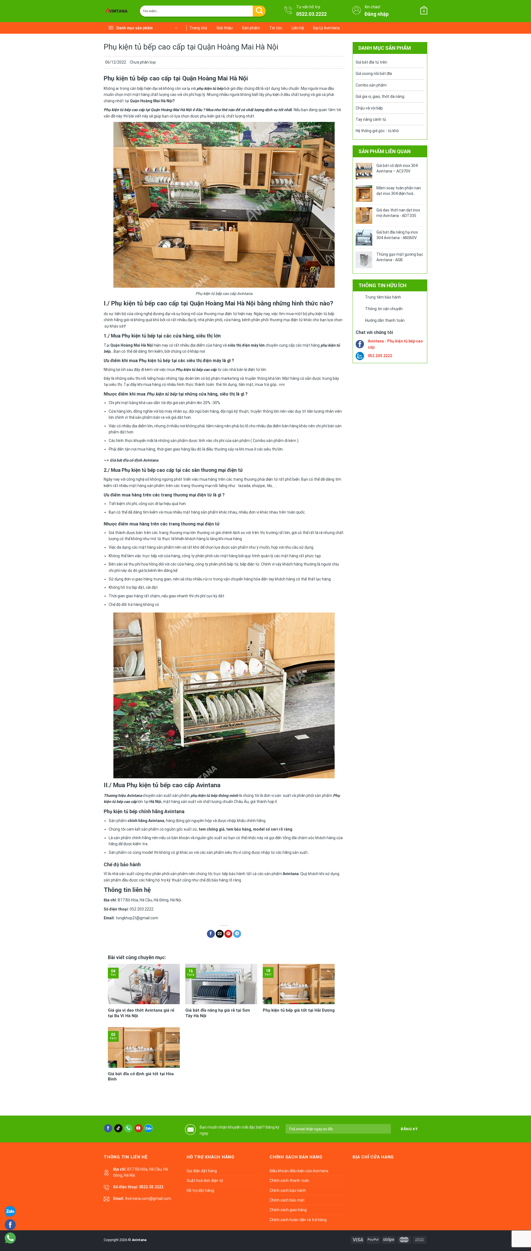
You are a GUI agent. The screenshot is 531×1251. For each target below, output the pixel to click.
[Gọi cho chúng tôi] (128, 1128)
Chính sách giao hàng (288, 1210)
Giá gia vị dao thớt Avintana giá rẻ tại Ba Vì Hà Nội (141, 1013)
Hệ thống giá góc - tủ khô (377, 131)
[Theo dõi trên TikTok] (118, 1128)
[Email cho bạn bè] (220, 934)
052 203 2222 (141, 909)
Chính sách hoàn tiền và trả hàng (298, 1220)
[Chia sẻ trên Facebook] (211, 934)
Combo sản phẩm (371, 85)
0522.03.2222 (311, 14)
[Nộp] (259, 11)
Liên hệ (297, 28)
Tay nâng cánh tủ (371, 119)
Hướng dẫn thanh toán (385, 320)
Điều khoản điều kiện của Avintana (299, 1171)
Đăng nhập (377, 14)
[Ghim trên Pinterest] (228, 934)
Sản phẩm (251, 28)
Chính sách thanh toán (289, 1180)
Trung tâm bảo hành (383, 297)
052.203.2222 (380, 356)
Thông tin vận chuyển (384, 309)
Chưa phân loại (143, 62)
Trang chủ (198, 28)
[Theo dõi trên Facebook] (108, 1128)
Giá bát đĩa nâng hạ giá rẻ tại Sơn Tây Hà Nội (217, 1013)
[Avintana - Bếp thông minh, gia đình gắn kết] (117, 11)
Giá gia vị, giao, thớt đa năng (380, 96)
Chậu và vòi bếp (369, 108)
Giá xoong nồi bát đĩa (374, 73)
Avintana (139, 1240)
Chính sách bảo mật (287, 1200)
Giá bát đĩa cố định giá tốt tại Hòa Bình (141, 1076)
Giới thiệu (225, 28)
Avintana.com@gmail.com (148, 1198)
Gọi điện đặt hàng (202, 1171)
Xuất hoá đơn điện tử (205, 1180)
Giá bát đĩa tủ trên (371, 62)
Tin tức (275, 28)
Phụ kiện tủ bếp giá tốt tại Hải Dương (299, 1010)
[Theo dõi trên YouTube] (138, 1128)
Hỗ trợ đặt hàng (200, 1190)
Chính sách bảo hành (288, 1190)
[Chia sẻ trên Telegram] (237, 934)
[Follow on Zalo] (148, 1128)
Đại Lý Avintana (326, 28)
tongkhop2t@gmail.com (137, 918)
